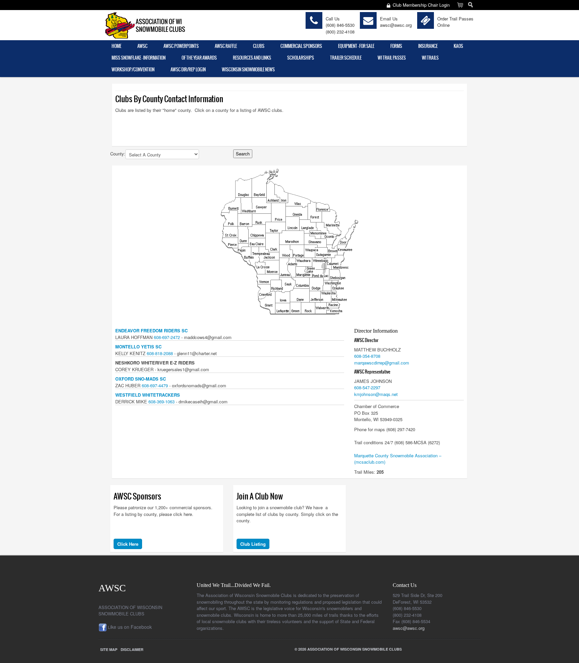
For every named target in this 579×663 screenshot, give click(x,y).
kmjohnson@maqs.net (376, 394)
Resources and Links (252, 58)
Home (116, 46)
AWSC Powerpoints (181, 46)
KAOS (458, 46)
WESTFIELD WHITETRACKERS (147, 395)
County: (117, 153)
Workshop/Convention (133, 69)
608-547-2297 (367, 387)
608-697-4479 (155, 385)
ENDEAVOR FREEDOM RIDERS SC (151, 330)
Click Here (127, 544)
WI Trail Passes (392, 58)
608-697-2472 (167, 337)
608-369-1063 (161, 401)
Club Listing (253, 544)
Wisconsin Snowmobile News (248, 69)
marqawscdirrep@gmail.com (381, 362)
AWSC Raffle (226, 46)
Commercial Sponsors (301, 46)
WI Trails (430, 58)
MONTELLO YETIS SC (138, 346)
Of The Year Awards (199, 58)
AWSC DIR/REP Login (188, 69)
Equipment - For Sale (356, 46)
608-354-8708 (367, 356)
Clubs (258, 46)
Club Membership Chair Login (421, 5)
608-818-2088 (160, 353)
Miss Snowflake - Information (139, 58)
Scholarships (300, 58)
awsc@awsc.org (396, 25)
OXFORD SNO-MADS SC (140, 379)
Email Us (389, 18)
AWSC (142, 46)
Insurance (428, 46)
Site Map (108, 649)
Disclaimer (132, 649)
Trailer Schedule (346, 58)
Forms (396, 46)
